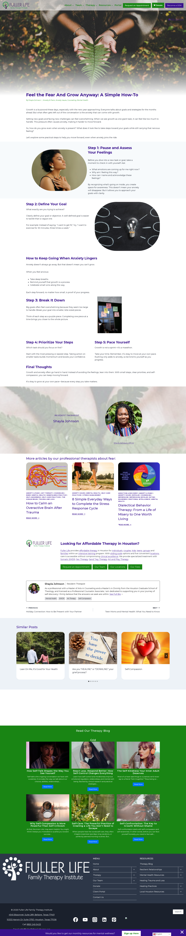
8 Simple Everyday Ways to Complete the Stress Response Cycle (92, 503)
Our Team (98, 880)
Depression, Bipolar (139, 497)
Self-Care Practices (51, 497)
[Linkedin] (104, 919)
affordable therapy (88, 550)
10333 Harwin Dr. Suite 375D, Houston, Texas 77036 (32, 919)
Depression (123, 497)
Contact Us (98, 897)
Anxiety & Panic (49, 100)
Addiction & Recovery (128, 493)
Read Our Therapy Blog (93, 730)
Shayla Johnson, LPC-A (124, 443)
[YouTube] (85, 919)
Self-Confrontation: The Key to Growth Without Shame (138, 824)
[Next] (166, 655)
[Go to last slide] (20, 655)
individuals (117, 550)
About (96, 869)
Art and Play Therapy (118, 559)
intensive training (86, 553)
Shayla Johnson (35, 100)
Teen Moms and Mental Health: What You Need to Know (132, 610)
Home (96, 864)
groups (146, 550)
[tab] (88, 681)
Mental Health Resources (152, 875)
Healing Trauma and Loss (152, 880)
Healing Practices (148, 886)
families (64, 553)
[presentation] (47, 476)
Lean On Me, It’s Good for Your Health (39, 669)
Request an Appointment (137, 5)
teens (139, 550)
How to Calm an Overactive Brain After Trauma (44, 507)
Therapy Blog (146, 864)
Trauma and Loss (47, 499)
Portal (118, 5)
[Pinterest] (114, 919)
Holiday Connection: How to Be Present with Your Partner (54, 610)
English (159, 934)
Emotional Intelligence (139, 499)
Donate (96, 886)
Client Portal (99, 891)
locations (154, 553)
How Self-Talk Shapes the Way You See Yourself (48, 772)
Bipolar (136, 495)
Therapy (97, 875)
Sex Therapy (82, 559)
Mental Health (82, 100)
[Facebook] (75, 919)
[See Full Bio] (122, 594)
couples (127, 550)
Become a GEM (174, 5)
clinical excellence (109, 556)
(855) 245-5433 (34, 924)
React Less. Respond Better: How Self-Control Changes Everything (93, 772)
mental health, (93, 493)
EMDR (28, 495)
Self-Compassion (133, 669)
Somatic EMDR (67, 559)
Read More (32, 518)
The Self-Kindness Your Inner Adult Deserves (138, 772)
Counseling (71, 100)
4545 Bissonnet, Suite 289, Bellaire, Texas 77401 (32, 915)
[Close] (182, 932)
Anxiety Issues (61, 100)
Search (128, 908)
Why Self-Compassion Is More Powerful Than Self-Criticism (48, 824)
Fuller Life (65, 550)
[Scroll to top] (180, 929)
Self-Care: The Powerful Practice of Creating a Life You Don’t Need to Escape (93, 825)
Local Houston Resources (152, 891)
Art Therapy (47, 493)
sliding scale (116, 553)
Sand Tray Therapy (98, 559)
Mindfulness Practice (57, 495)
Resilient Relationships (151, 869)
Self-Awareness (33, 497)
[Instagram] (95, 919)
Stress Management (92, 495)
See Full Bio (115, 594)
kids (134, 550)
